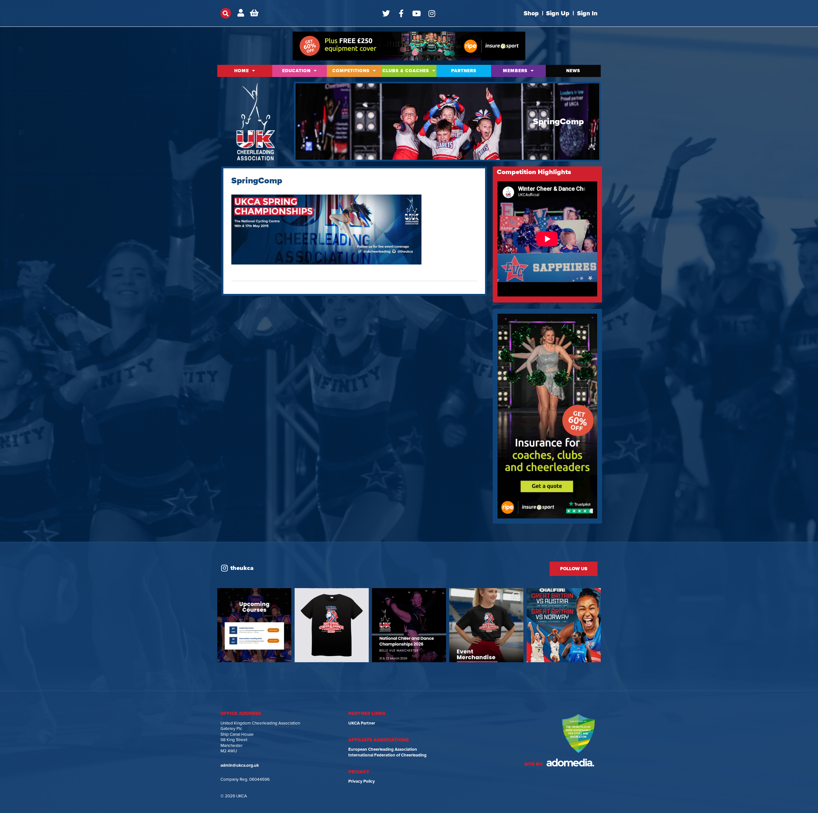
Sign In (587, 13)
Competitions (351, 70)
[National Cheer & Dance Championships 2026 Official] (486, 625)
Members (515, 70)
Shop (531, 13)
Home (241, 70)
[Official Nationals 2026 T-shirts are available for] (332, 625)
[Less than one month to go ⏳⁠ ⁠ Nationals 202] (409, 625)
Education (296, 70)
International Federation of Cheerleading (387, 755)
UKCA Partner (361, 723)
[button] (225, 13)
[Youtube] (416, 13)
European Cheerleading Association (382, 749)
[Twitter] (386, 13)
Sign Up (557, 13)
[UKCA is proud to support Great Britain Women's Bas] (564, 625)
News (573, 70)
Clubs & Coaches (405, 70)
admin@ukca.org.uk (239, 765)
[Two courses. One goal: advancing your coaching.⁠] (254, 625)
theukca (242, 567)
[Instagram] (432, 13)
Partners (463, 70)
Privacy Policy (361, 781)
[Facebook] (401, 13)
